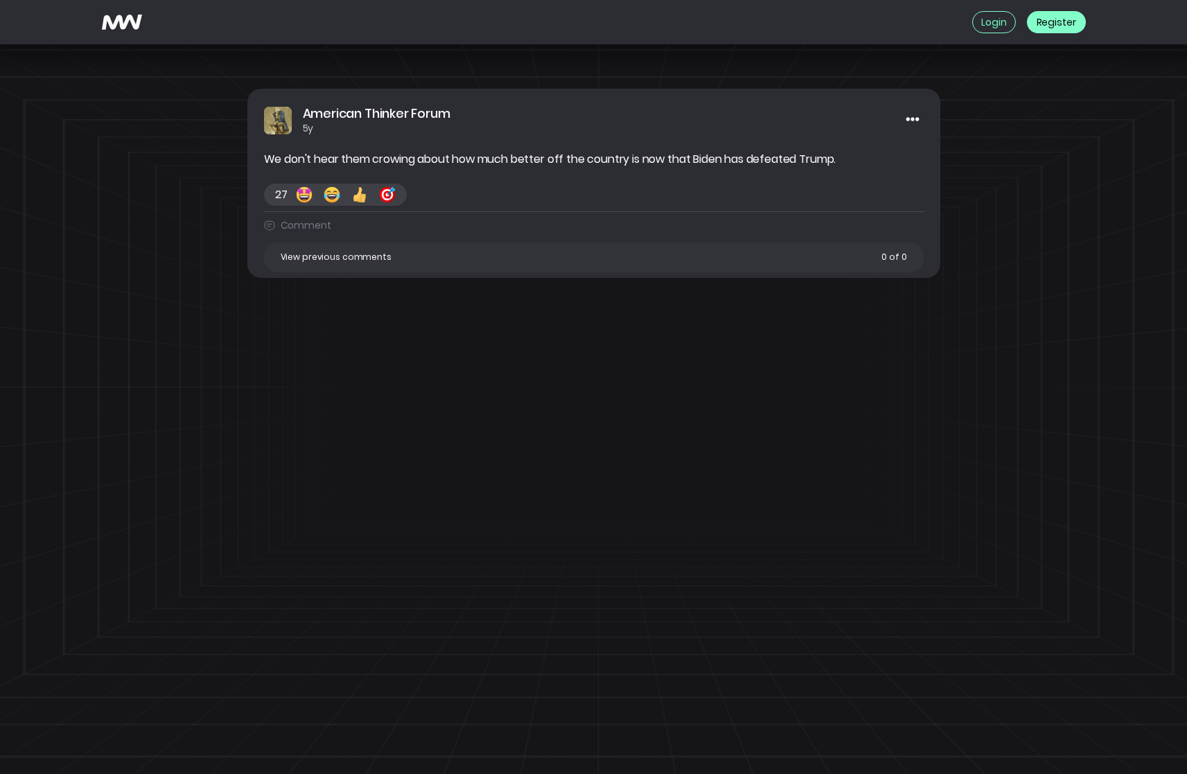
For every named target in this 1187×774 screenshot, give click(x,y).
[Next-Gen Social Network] (122, 22)
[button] (594, 257)
